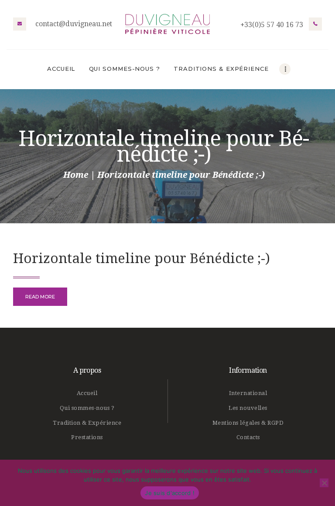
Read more (40, 297)
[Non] (324, 482)
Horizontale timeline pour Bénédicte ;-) (141, 258)
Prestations (87, 437)
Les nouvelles (248, 408)
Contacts (248, 437)
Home (75, 175)
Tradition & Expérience (87, 422)
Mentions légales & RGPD (248, 422)
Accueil (87, 393)
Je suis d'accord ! (170, 492)
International (248, 393)
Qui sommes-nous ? (87, 408)
